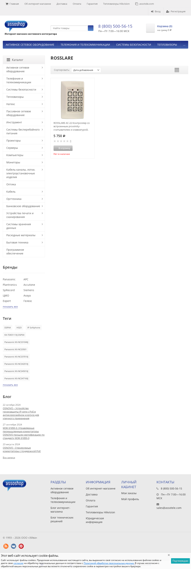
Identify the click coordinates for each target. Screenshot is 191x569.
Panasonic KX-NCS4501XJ (16, 371)
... (184, 44)
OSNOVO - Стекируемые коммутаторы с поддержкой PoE (22, 449)
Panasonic (9, 279)
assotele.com (146, 3)
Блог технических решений (62, 519)
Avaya (27, 295)
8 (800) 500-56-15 (115, 26)
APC (26, 279)
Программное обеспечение (15, 251)
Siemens (29, 290)
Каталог (17, 60)
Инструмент (14, 122)
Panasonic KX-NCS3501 (15, 349)
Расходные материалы (20, 235)
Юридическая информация (95, 520)
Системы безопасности (133, 44)
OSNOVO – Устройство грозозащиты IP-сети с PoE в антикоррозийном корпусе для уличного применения (21, 413)
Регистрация (178, 11)
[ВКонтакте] (13, 546)
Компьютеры (14, 155)
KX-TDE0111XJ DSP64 (14, 334)
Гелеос (28, 301)
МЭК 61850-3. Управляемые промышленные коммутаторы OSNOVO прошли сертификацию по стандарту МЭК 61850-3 (24, 433)
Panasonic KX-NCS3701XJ (16, 356)
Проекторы (13, 140)
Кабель (10, 191)
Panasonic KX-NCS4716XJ (16, 378)
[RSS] (6, 546)
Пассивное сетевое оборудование (18, 113)
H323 (19, 327)
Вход (157, 11)
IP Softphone (33, 327)
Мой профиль (130, 499)
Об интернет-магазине (37, 3)
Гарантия (92, 3)
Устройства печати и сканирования (20, 215)
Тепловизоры (167, 44)
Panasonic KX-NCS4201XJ (16, 363)
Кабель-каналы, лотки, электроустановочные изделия (20, 173)
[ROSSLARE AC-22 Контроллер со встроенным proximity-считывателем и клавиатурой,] (73, 100)
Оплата (77, 3)
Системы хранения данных (18, 226)
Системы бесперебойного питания (23, 131)
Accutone (29, 284)
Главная (14, 3)
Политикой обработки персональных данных (109, 563)
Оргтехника (13, 199)
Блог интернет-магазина (60, 509)
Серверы (12, 148)
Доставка (62, 3)
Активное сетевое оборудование (30, 44)
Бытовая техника (17, 242)
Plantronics (10, 284)
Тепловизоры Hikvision (116, 3)
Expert (7, 301)
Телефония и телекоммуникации (85, 44)
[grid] (177, 70)
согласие (18, 563)
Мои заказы (129, 493)
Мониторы (13, 162)
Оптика (11, 184)
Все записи (9, 457)
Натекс (10, 104)
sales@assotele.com (168, 508)
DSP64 (7, 327)
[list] (182, 70)
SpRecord (9, 290)
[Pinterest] (21, 546)
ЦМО (6, 295)
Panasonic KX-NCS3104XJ (16, 342)
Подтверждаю (180, 561)
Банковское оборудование (23, 206)
